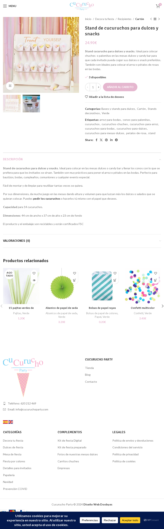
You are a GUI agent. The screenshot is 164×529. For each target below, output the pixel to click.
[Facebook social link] (96, 140)
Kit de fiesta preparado (72, 447)
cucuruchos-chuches (115, 124)
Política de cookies (124, 461)
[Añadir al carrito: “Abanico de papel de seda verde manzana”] (74, 280)
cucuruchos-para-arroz (144, 124)
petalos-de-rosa (136, 133)
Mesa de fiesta (12, 454)
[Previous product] (151, 19)
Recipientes (125, 19)
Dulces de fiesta (13, 447)
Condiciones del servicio (127, 447)
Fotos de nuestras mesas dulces (78, 454)
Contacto (91, 381)
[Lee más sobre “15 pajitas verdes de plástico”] (34, 280)
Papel (98, 316)
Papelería (9, 475)
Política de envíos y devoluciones (132, 440)
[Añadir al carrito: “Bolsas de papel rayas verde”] (115, 280)
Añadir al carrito (120, 87)
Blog (88, 374)
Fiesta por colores (14, 461)
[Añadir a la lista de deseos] (34, 273)
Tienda (89, 368)
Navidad (8, 481)
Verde (105, 113)
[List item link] (41, 403)
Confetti (138, 313)
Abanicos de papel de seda (61, 313)
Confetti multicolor (143, 308)
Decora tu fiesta (105, 19)
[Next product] (159, 19)
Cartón (139, 19)
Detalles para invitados (17, 468)
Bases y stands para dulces (118, 108)
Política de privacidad (125, 454)
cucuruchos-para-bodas (100, 128)
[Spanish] (5, 421)
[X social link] (101, 140)
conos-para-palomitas (136, 119)
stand (151, 133)
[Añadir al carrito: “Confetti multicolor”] (155, 280)
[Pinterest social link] (106, 140)
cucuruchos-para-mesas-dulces (104, 133)
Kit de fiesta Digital (70, 440)
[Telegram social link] (116, 140)
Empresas (64, 468)
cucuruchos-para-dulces (132, 128)
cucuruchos (92, 124)
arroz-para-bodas (110, 119)
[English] (10, 421)
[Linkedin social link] (111, 140)
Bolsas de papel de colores (102, 313)
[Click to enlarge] (10, 86)
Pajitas (17, 313)
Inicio (88, 19)
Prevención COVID (15, 488)
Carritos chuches (68, 461)
